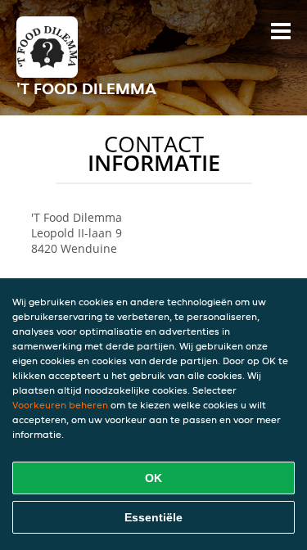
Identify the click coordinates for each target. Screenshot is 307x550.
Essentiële (153, 517)
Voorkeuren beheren (60, 405)
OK (153, 478)
